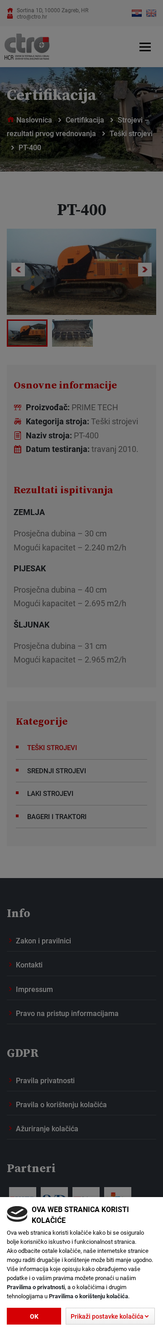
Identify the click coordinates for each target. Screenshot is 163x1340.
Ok (34, 1316)
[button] (110, 1316)
